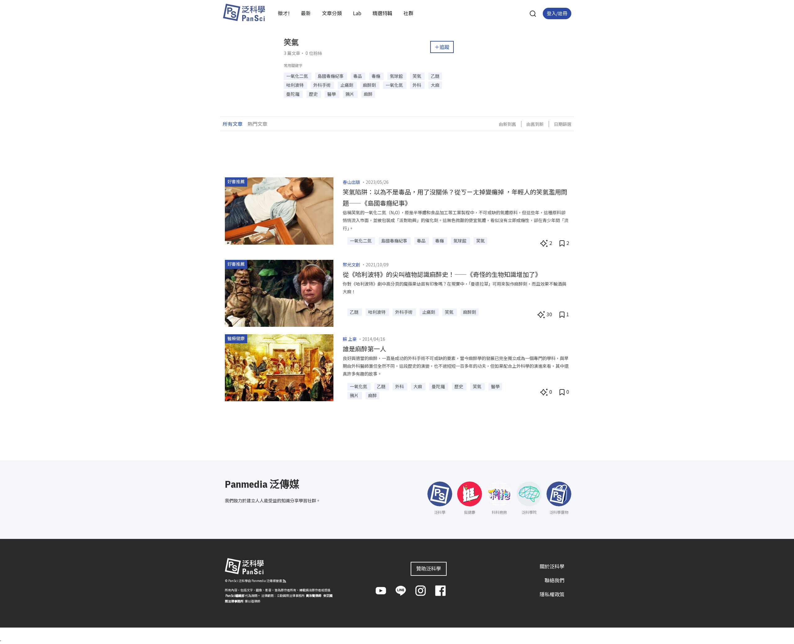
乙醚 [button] (435, 76)
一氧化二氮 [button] (297, 76)
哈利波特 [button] (295, 85)
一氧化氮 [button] (395, 85)
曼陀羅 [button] (293, 94)
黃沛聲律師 (313, 595)
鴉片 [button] (350, 94)
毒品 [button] (358, 76)
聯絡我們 (554, 580)
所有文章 (233, 123)
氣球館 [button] (397, 76)
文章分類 (332, 13)
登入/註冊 (557, 13)
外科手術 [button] (322, 85)
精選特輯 (382, 13)
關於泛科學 (552, 566)
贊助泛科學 (428, 568)
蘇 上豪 (350, 339)
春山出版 (351, 182)
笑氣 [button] (417, 76)
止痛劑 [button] (347, 85)
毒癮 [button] (376, 76)
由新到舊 (507, 124)
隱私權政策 (552, 594)
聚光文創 (351, 264)
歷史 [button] (314, 94)
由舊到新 (535, 124)
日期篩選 (562, 124)
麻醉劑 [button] (370, 85)
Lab (357, 13)
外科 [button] (417, 85)
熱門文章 (257, 123)
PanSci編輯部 (234, 595)
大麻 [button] (435, 85)
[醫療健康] (279, 367)
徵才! (284, 13)
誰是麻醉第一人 (364, 348)
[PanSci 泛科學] (244, 12)
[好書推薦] (279, 210)
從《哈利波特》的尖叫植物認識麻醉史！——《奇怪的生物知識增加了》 (442, 274)
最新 (306, 13)
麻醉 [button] (368, 94)
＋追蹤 (442, 47)
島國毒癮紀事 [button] (331, 76)
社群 (408, 13)
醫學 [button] (332, 94)
